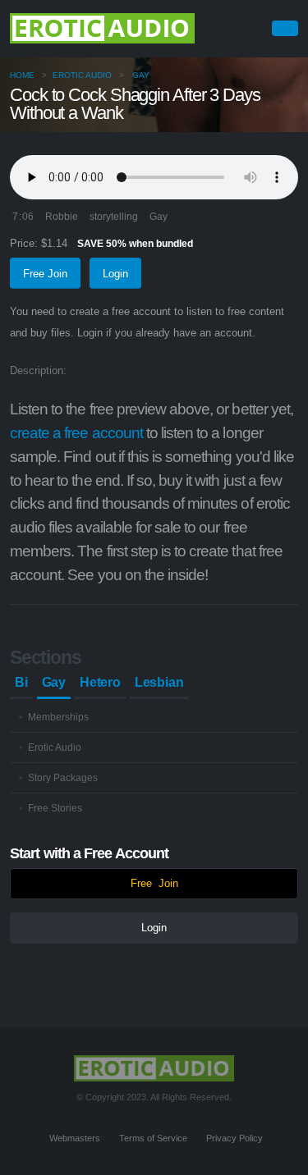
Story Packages (63, 777)
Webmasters (74, 1138)
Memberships (58, 716)
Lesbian (159, 682)
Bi (21, 682)
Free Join (45, 273)
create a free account (76, 432)
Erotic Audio (82, 75)
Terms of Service (153, 1138)
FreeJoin (154, 883)
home (22, 75)
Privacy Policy (234, 1138)
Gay (140, 75)
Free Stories (55, 807)
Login (115, 273)
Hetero (100, 682)
